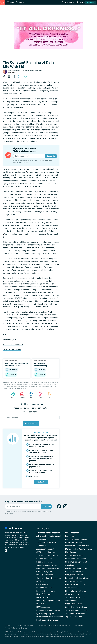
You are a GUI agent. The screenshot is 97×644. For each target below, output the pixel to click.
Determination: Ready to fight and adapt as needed (41, 451)
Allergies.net (41, 539)
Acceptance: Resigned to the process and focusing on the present (41, 458)
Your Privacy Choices (62, 625)
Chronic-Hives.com (44, 575)
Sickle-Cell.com (72, 594)
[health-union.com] (13, 529)
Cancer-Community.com (46, 565)
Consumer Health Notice (45, 625)
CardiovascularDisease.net (47, 568)
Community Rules (11, 628)
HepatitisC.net (42, 597)
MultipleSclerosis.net (74, 555)
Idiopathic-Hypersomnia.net (48, 610)
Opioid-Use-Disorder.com (76, 568)
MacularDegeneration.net (76, 539)
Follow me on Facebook (13, 344)
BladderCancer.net (44, 559)
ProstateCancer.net (73, 581)
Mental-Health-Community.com (78, 549)
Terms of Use (24, 162)
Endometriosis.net (44, 588)
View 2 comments (30, 412)
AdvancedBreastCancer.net (48, 533)
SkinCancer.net (71, 601)
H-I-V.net (40, 604)
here (26, 388)
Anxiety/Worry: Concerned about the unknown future (42, 445)
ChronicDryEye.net (44, 572)
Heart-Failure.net (43, 594)
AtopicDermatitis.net (45, 549)
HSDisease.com (43, 607)
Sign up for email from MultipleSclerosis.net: (24, 149)
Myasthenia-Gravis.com (75, 559)
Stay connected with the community (23, 501)
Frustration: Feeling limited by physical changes (41, 465)
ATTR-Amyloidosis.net (45, 552)
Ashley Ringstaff (15, 70)
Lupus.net (69, 536)
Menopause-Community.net (77, 546)
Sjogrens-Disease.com (75, 597)
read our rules (25, 408)
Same (48, 395)
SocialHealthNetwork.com (76, 607)
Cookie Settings (77, 625)
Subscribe (90, 2)
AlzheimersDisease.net (46, 542)
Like (12, 395)
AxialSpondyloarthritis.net (47, 555)
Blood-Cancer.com (44, 562)
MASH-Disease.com (73, 542)
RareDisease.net (72, 588)
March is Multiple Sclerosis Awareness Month (16, 364)
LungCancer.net (72, 533)
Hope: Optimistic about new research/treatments (40, 471)
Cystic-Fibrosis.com (45, 584)
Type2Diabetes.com (74, 617)
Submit (41, 482)
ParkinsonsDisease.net (75, 572)
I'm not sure (34, 476)
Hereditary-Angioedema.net (48, 601)
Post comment (31, 424)
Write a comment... (12, 417)
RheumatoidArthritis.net (75, 591)
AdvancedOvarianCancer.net (48, 536)
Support (21, 395)
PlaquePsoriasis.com (74, 575)
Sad (29, 395)
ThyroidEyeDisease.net (75, 613)
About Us (8, 625)
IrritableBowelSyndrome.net (48, 620)
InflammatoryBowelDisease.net (49, 617)
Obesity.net (70, 565)
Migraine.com (71, 552)
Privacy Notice (44, 511)
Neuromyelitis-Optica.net (76, 562)
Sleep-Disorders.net (73, 604)
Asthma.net (41, 546)
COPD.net (40, 581)
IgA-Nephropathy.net (45, 613)
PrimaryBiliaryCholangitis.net (77, 578)
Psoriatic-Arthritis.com (75, 584)
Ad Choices (23, 628)
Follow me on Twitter (12, 350)
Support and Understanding (40, 364)
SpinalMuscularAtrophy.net (76, 610)
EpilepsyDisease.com (45, 591)
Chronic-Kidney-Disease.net (48, 578)
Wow (39, 395)
